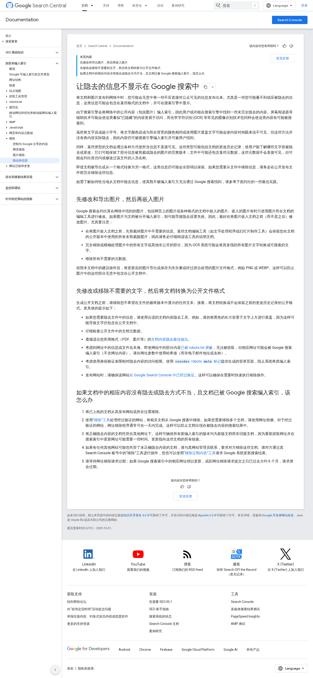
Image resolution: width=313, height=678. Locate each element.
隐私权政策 (86, 668)
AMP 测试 (238, 624)
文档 (84, 5)
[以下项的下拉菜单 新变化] (147, 5)
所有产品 (253, 649)
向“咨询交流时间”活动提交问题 (89, 609)
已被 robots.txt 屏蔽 (197, 347)
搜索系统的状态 (160, 616)
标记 (198, 361)
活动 (160, 5)
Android (124, 649)
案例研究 (178, 5)
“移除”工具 (101, 420)
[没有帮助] (291, 46)
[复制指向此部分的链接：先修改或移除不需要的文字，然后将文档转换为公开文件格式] (229, 291)
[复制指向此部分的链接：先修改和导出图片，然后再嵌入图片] (168, 199)
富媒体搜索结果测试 (245, 609)
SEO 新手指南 (159, 609)
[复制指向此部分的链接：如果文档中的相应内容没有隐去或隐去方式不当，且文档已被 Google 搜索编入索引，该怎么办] (97, 400)
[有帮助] (284, 46)
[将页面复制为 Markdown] (205, 87)
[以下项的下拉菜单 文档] (93, 5)
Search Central (49, 6)
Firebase (166, 649)
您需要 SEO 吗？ (161, 602)
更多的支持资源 (78, 624)
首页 (79, 46)
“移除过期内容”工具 (200, 453)
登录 (304, 5)
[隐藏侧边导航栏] (55, 669)
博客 (121, 5)
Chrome (145, 649)
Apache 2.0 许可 (209, 515)
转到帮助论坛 (76, 602)
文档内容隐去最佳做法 (169, 339)
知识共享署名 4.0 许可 (138, 515)
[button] (30, 41)
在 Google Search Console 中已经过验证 (162, 375)
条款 (70, 668)
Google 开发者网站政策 (278, 515)
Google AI (230, 649)
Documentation (21, 20)
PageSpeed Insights (245, 616)
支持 (106, 5)
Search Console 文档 (164, 624)
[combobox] (236, 5)
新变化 (137, 5)
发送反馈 (282, 58)
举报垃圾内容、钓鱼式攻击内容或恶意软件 (97, 616)
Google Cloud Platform (198, 649)
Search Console (289, 20)
